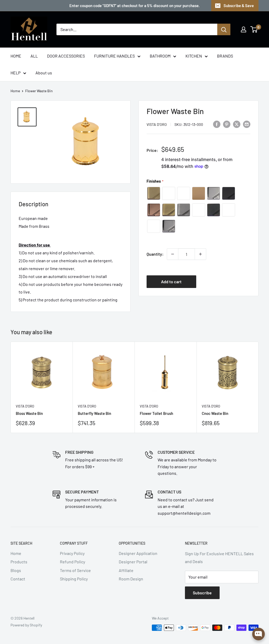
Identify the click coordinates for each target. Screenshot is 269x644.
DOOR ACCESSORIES (66, 55)
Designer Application (138, 553)
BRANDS (225, 55)
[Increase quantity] (200, 254)
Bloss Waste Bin (29, 413)
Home (15, 91)
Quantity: (155, 253)
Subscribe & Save (239, 5)
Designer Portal (133, 561)
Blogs (16, 570)
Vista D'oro (157, 124)
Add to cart (171, 281)
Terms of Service (75, 570)
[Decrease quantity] (172, 254)
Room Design (131, 578)
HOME (16, 55)
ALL (34, 55)
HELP (15, 72)
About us (43, 72)
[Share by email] (246, 124)
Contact (18, 578)
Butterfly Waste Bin (94, 413)
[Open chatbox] (258, 634)
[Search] (223, 29)
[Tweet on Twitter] (236, 124)
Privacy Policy (72, 553)
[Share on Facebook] (216, 124)
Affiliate (126, 570)
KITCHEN (193, 55)
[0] (254, 29)
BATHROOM (160, 55)
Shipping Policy (74, 578)
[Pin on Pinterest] (226, 124)
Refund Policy (72, 561)
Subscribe (202, 592)
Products (19, 561)
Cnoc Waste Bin (215, 413)
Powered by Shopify (26, 625)
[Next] (258, 387)
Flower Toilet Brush (156, 413)
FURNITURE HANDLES (114, 55)
